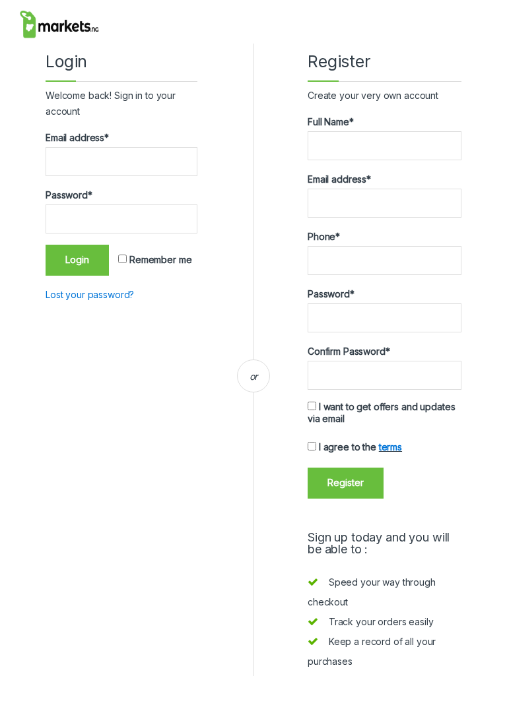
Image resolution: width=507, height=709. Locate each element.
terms (390, 446)
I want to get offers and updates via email (381, 412)
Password (69, 194)
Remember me (159, 259)
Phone (324, 236)
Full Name (331, 121)
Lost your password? (90, 294)
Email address (77, 137)
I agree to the (359, 446)
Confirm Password (349, 351)
